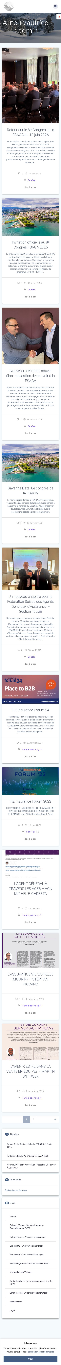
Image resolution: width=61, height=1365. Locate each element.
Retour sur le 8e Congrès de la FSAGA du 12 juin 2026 (29, 1145)
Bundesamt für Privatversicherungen (26, 1246)
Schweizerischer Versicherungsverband (28, 1237)
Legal (12, 1310)
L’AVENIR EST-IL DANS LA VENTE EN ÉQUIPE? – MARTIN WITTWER (30, 1071)
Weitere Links (16, 1302)
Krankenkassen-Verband (21, 1272)
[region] (30, 1352)
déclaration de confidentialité (41, 1352)
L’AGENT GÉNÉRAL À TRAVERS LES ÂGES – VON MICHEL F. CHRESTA (30, 889)
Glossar (13, 1216)
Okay (30, 1359)
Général (32, 180)
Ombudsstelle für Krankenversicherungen (28, 1293)
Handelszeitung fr (32, 749)
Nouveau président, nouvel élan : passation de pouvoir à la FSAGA (30, 376)
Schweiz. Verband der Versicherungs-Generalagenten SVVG (27, 1226)
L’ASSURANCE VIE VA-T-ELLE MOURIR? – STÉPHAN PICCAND (30, 979)
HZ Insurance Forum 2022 (30, 801)
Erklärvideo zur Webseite (16, 1190)
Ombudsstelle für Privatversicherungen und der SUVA (31, 1282)
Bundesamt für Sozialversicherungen (27, 1255)
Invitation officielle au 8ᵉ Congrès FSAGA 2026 (27, 1156)
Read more (30, 187)
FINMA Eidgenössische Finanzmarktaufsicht (29, 1263)
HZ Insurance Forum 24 (30, 710)
